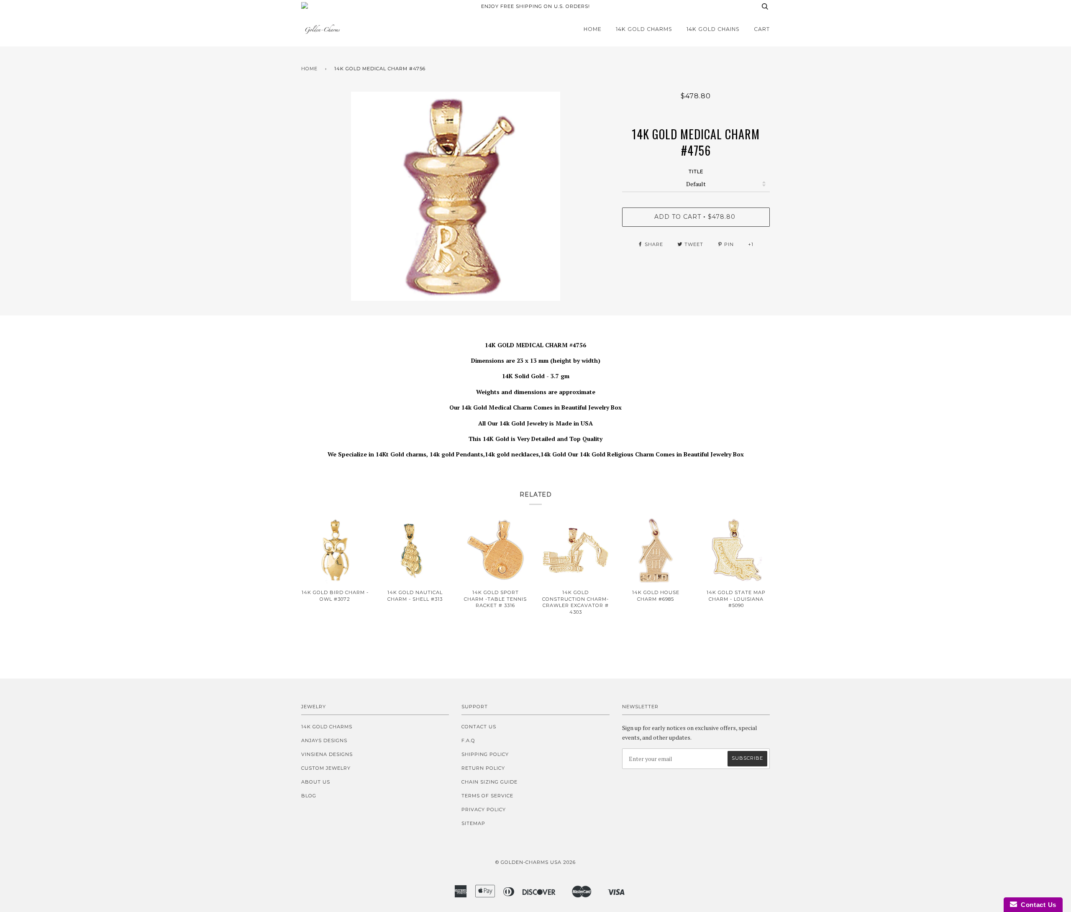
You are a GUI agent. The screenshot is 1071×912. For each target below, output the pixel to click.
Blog (308, 796)
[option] (455, 196)
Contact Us (478, 727)
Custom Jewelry (326, 768)
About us (315, 782)
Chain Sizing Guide (489, 782)
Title (696, 171)
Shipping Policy (485, 754)
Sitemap (473, 823)
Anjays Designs (324, 740)
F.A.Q (468, 740)
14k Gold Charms (644, 29)
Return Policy (483, 768)
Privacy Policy (483, 809)
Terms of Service (487, 796)
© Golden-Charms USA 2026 (535, 862)
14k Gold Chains (713, 29)
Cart (762, 29)
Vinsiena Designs (327, 754)
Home (593, 29)
